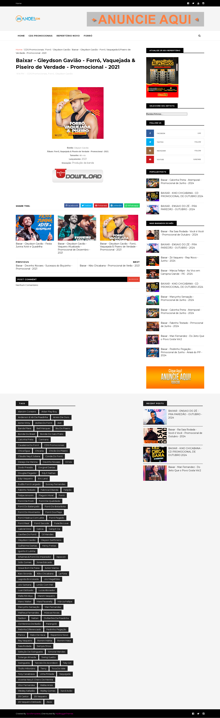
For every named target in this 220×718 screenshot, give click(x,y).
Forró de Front (26, 501)
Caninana (43, 439)
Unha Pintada (47, 674)
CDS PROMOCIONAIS (41, 35)
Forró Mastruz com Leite (31, 517)
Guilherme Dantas (27, 545)
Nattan (34, 618)
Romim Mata (64, 640)
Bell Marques (43, 428)
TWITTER (160, 142)
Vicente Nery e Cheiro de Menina (35, 679)
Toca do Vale (58, 668)
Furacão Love (61, 523)
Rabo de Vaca (37, 635)
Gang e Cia (54, 529)
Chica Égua (24, 450)
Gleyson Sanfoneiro (51, 540)
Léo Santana (24, 584)
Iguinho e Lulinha (26, 551)
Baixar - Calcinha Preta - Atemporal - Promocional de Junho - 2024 (181, 181)
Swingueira (24, 663)
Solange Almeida (27, 657)
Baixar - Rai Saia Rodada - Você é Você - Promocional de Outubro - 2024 (182, 233)
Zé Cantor (23, 696)
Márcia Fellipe (65, 601)
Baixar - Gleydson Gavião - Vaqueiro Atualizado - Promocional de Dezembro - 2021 (74, 248)
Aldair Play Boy (49, 411)
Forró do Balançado (28, 506)
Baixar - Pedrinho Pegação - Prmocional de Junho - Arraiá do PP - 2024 (181, 352)
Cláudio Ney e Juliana (29, 456)
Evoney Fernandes (55, 484)
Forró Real (23, 523)
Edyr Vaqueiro (25, 478)
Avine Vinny (24, 423)
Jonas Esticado (44, 562)
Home (18, 3)
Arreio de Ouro (61, 417)
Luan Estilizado (25, 590)
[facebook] (188, 3)
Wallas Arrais (46, 685)
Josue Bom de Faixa (28, 568)
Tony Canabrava (26, 674)
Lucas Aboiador (47, 590)
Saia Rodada (24, 646)
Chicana (39, 450)
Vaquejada (65, 674)
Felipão (68, 490)
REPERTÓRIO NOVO (68, 35)
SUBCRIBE (197, 159)
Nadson (22, 618)
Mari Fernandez (53, 607)
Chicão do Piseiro (58, 450)
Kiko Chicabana (45, 573)
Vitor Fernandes (26, 685)
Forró (48, 49)
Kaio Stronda (25, 573)
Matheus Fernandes (28, 612)
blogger (133, 279)
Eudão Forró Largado (29, 484)
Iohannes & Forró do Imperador (34, 556)
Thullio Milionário (26, 668)
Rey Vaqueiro (25, 640)
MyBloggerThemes (64, 713)
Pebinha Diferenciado (29, 629)
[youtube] (198, 3)
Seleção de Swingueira (30, 651)
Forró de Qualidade (49, 501)
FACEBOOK (161, 133)
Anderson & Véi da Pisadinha (33, 417)
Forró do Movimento (29, 512)
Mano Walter (24, 601)
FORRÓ (88, 35)
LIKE (199, 133)
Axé (59, 423)
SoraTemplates (33, 713)
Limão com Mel (45, 584)
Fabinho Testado (26, 490)
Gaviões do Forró (27, 534)
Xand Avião (66, 690)
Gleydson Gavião (61, 49)
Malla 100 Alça (25, 596)
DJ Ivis (68, 462)
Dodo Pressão (25, 467)
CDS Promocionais (34, 49)
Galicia (40, 529)
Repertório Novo (59, 635)
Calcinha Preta (25, 439)
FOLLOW (198, 142)
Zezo (49, 702)
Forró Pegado (56, 517)
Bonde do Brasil (26, 434)
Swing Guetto (48, 657)
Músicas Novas (51, 612)
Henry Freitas (49, 545)
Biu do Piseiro (63, 428)
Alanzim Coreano (27, 411)
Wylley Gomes (47, 690)
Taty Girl (67, 663)
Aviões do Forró (43, 423)
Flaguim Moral (46, 495)
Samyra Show (44, 646)
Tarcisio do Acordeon (46, 663)
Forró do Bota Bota (55, 506)
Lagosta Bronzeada (28, 579)
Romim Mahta (44, 640)
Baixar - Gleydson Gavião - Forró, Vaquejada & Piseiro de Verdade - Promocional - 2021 (118, 246)
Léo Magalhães (52, 579)
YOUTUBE (160, 159)
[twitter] (193, 3)
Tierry (43, 668)
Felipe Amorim (25, 495)
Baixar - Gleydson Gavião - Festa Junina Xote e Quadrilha (34, 245)
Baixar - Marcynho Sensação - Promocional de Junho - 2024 (177, 298)
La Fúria (63, 573)
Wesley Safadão (26, 690)
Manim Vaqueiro (46, 596)
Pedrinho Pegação (56, 629)
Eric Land (43, 478)
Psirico (21, 635)
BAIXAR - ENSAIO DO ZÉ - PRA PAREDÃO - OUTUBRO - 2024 (179, 208)
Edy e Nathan (49, 473)
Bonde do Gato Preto (51, 434)
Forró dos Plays (53, 512)
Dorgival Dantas (46, 467)
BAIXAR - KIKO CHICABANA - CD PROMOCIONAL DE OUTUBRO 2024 (182, 195)
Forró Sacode (41, 523)
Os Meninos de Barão (29, 623)
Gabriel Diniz (24, 529)
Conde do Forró (54, 456)
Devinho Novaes (51, 462)
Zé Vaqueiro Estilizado (29, 702)
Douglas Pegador (27, 473)
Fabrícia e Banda (49, 490)
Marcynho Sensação (28, 607)
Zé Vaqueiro (40, 696)
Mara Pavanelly (44, 601)
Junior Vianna (52, 568)
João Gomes (24, 562)
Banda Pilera (24, 428)
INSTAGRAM (161, 151)
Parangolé (51, 623)
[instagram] (203, 3)
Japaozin (61, 556)
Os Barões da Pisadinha (56, 618)
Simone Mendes (56, 651)
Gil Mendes (47, 534)
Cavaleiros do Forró (28, 445)
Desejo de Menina (28, 462)
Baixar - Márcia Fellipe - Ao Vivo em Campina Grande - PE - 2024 (180, 272)
